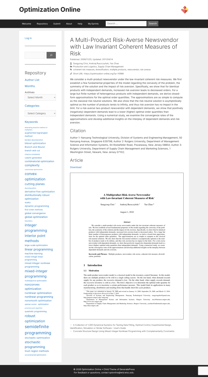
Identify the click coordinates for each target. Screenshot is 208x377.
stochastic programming (35, 344)
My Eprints (93, 23)
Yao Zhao (114, 63)
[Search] (51, 55)
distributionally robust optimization (37, 197)
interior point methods (35, 238)
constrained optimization (34, 169)
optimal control (31, 304)
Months (30, 86)
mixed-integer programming (36, 273)
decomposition (30, 188)
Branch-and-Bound (35, 147)
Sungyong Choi (80, 63)
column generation (33, 157)
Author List (32, 80)
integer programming (36, 228)
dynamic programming (37, 206)
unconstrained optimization (35, 355)
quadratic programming (36, 311)
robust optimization (35, 318)
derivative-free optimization (40, 191)
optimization (43, 304)
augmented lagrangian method (36, 134)
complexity (32, 165)
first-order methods (34, 210)
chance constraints (32, 154)
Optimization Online (50, 9)
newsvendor (133, 69)
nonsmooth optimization (38, 300)
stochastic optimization (37, 337)
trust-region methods (37, 351)
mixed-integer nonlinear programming (37, 265)
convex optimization (35, 176)
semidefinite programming (38, 329)
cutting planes (35, 184)
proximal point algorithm (33, 308)
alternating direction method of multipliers (36, 129)
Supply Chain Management (111, 66)
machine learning (33, 253)
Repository (42, 23)
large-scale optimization (36, 245)
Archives (30, 92)
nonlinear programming (39, 296)
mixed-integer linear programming (34, 258)
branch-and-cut (32, 150)
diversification (102, 69)
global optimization (36, 216)
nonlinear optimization (38, 292)
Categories (32, 105)
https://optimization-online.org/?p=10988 (104, 73)
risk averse (145, 69)
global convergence (35, 213)
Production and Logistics (85, 66)
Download (76, 167)
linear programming (39, 249)
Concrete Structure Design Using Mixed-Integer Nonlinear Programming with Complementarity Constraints (123, 331)
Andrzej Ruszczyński (99, 63)
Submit (56, 23)
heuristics (28, 221)
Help (80, 23)
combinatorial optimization (39, 161)
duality (28, 202)
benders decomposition (34, 140)
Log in (28, 38)
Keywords (31, 122)
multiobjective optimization (36, 281)
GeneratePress (127, 369)
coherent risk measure (83, 69)
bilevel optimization (35, 143)
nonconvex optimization (33, 286)
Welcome (26, 23)
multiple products (118, 69)
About (69, 23)
